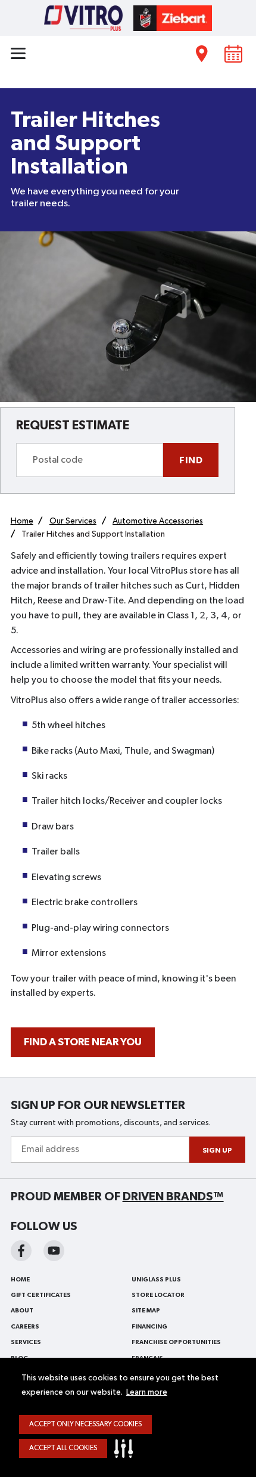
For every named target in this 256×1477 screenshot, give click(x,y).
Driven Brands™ (173, 1197)
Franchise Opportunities (176, 1342)
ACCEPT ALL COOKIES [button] (63, 1448)
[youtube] (53, 1250)
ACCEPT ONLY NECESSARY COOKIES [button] (85, 1424)
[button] (126, 1448)
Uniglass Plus (156, 1280)
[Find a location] (202, 53)
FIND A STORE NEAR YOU (83, 1042)
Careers (25, 1327)
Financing (149, 1327)
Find (190, 460)
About (22, 1311)
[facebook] (21, 1250)
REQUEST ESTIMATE (72, 425)
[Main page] (128, 17)
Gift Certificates (41, 1295)
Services (26, 1342)
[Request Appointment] (233, 53)
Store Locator (158, 1295)
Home (20, 1280)
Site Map (146, 1311)
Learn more (146, 1392)
